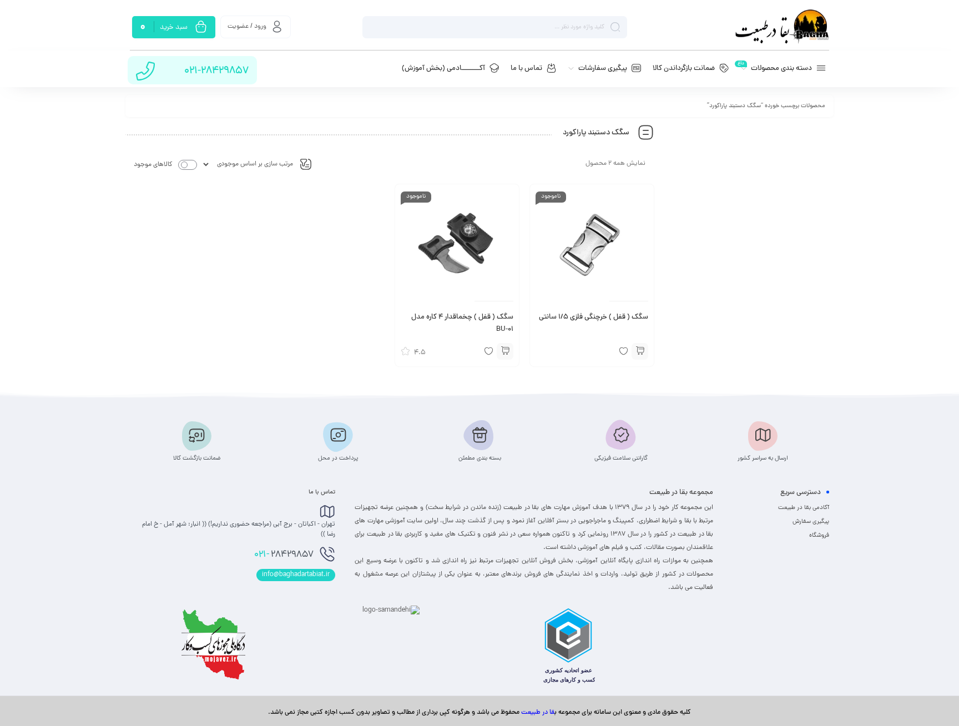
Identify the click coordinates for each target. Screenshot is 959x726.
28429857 (284, 555)
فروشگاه (819, 535)
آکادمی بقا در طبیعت (803, 507)
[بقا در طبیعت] (782, 26)
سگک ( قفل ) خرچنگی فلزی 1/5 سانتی (593, 317)
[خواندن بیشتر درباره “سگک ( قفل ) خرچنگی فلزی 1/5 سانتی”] (640, 351)
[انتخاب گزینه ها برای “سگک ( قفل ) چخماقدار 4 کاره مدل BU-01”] (505, 351)
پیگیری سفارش (811, 521)
